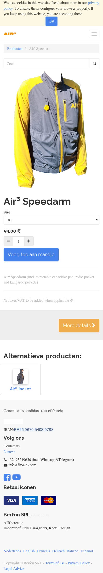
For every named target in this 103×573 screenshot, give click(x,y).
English (29, 550)
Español (87, 550)
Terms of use (55, 562)
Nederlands (12, 550)
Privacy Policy (79, 562)
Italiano (72, 550)
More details (77, 325)
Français (43, 550)
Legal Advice (14, 568)
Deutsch (58, 550)
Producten (15, 48)
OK (51, 21)
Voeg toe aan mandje (31, 254)
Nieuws (9, 451)
